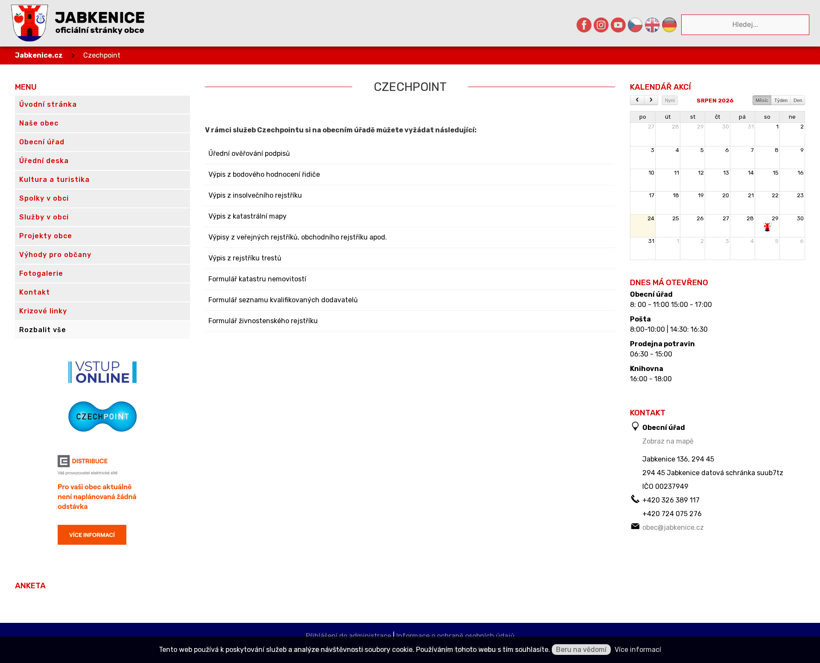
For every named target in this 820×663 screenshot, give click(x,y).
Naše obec (39, 123)
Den (798, 100)
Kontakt (34, 292)
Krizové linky (43, 311)
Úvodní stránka (48, 104)
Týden (781, 100)
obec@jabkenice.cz (673, 527)
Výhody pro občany (55, 255)
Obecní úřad (651, 294)
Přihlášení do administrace (348, 636)
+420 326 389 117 (671, 500)
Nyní (670, 100)
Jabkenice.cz (39, 55)
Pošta (640, 319)
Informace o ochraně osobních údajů (455, 636)
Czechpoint (101, 55)
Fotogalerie (41, 273)
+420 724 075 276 (672, 514)
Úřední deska (44, 161)
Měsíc (762, 100)
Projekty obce (45, 236)
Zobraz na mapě (668, 441)
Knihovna (646, 368)
